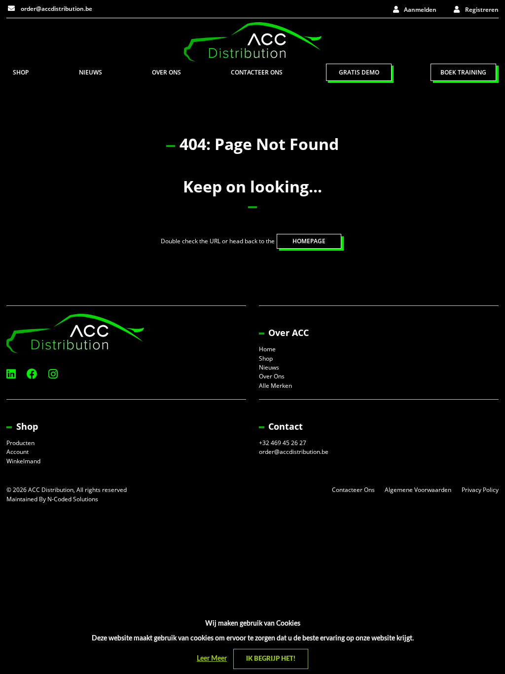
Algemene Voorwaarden (418, 490)
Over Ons (166, 72)
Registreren (482, 9)
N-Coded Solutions (72, 499)
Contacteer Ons (257, 72)
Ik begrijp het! (270, 659)
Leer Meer (212, 658)
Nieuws (90, 72)
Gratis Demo (359, 72)
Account (17, 452)
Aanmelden (420, 9)
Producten (20, 443)
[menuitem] (20, 72)
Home (267, 349)
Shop (21, 72)
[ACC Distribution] (253, 41)
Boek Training (463, 72)
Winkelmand (23, 461)
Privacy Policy (480, 490)
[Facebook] (32, 374)
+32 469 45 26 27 (282, 443)
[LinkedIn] (11, 374)
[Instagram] (53, 374)
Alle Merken (275, 385)
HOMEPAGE (308, 241)
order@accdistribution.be (55, 8)
